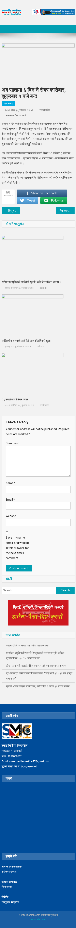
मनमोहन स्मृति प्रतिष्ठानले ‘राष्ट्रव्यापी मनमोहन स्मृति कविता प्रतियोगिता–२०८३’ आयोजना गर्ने (35, 655)
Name (10, 483)
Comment (12, 443)
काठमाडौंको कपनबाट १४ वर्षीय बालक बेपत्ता (27, 645)
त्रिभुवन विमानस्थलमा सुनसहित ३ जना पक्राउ (14, 210)
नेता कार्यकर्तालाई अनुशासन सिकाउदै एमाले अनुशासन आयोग (67, 210)
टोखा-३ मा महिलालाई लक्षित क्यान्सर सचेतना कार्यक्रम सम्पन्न (36, 665)
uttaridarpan (38, 919)
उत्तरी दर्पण (45, 110)
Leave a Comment (15, 115)
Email (10, 499)
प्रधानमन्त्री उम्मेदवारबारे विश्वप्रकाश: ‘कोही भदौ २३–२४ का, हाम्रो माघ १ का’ (39, 676)
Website (11, 516)
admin (43, 287)
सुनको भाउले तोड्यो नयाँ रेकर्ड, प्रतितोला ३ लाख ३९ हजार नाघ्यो (38, 686)
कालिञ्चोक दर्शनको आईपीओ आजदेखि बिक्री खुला (26, 340)
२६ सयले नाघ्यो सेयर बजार (15, 399)
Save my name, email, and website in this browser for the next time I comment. (18, 548)
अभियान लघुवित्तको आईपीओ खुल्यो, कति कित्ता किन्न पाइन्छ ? (31, 282)
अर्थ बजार (8, 103)
